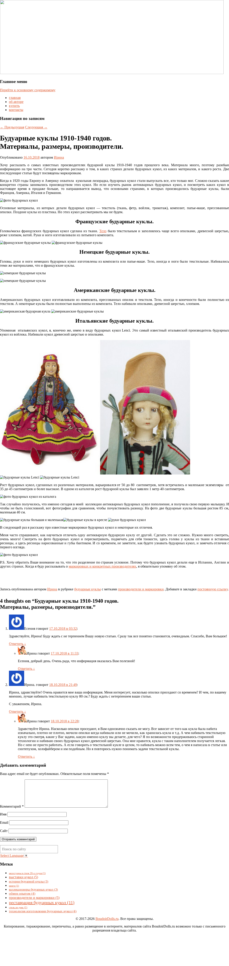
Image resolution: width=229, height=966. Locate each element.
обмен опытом (22, 893)
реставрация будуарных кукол (41, 902)
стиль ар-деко (18, 907)
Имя (3, 814)
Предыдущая (12, 127)
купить (14, 106)
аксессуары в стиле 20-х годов (27, 873)
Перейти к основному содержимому (27, 90)
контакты (16, 110)
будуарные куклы (87, 589)
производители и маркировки (141, 589)
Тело (102, 231)
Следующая (36, 127)
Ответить (17, 644)
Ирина (59, 157)
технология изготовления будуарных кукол (42, 911)
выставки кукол (23, 877)
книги (14, 886)
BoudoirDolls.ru (107, 919)
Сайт (4, 831)
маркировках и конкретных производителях (102, 566)
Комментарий (12, 806)
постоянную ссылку (212, 589)
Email (4, 822)
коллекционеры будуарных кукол (33, 889)
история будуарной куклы (28, 881)
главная (15, 98)
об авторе (16, 102)
